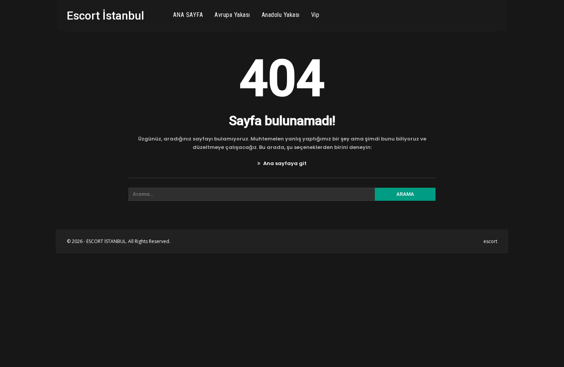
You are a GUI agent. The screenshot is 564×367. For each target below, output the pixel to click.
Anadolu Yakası (281, 14)
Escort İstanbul (105, 15)
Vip (315, 14)
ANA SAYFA (188, 14)
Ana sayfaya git (284, 163)
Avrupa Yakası (232, 14)
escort (490, 241)
